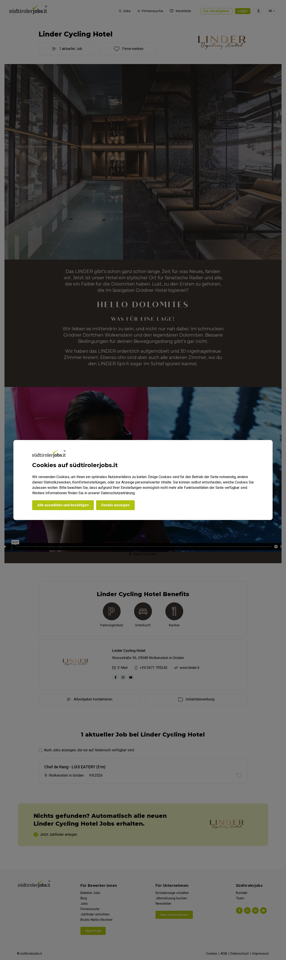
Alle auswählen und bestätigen (63, 505)
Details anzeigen (115, 505)
